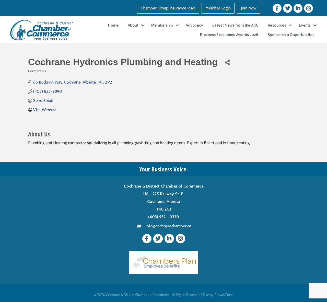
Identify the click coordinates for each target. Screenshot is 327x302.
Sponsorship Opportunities (290, 35)
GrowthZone (223, 295)
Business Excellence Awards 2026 (229, 35)
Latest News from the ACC (235, 25)
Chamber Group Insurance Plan (168, 8)
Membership (162, 25)
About (133, 25)
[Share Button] (227, 62)
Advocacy (194, 25)
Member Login (218, 8)
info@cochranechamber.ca (168, 226)
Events (305, 25)
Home (113, 25)
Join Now (248, 8)
